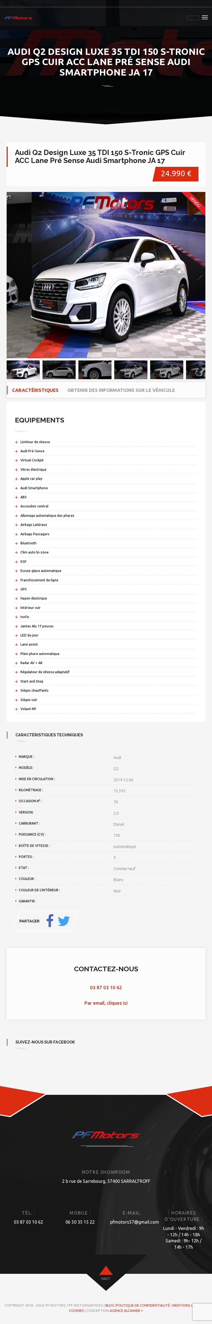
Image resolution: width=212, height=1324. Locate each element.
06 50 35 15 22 (80, 1221)
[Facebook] (50, 921)
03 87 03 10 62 (106, 987)
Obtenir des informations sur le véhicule (121, 390)
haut (105, 1278)
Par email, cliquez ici (106, 1002)
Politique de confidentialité (143, 1305)
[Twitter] (63, 921)
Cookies (76, 1310)
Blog (109, 1305)
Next (197, 275)
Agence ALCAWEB (125, 1310)
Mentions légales (189, 1305)
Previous (14, 275)
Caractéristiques (35, 390)
